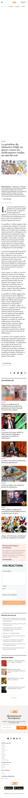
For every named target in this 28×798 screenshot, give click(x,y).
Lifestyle (3, 758)
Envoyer (21, 727)
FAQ (2, 772)
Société (23, 6)
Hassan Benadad (7, 199)
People (2, 756)
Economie (17, 6)
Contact (3, 773)
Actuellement (4, 6)
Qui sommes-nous (5, 764)
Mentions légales (4, 778)
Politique (11, 6)
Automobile (3, 755)
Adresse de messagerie (10, 595)
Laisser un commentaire (14, 602)
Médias (2, 753)
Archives (3, 767)
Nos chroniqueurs (4, 759)
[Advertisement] (14, 71)
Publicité (3, 766)
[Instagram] (20, 738)
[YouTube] (14, 738)
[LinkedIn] (17, 738)
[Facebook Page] (8, 738)
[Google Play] (19, 787)
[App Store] (8, 787)
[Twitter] (11, 738)
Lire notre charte (7, 559)
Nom (4, 588)
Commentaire (7, 571)
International (3, 750)
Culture (2, 751)
